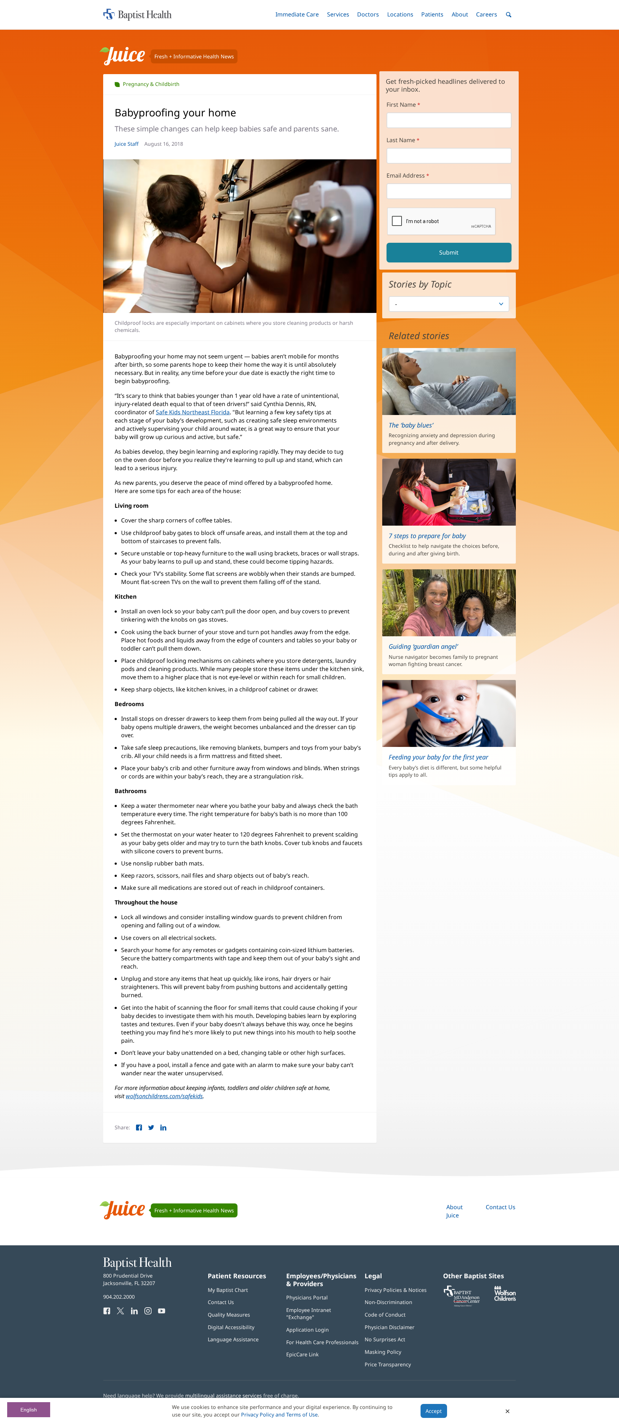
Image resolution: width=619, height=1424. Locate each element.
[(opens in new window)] (505, 1298)
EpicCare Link (302, 1354)
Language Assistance (233, 1339)
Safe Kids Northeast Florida (193, 412)
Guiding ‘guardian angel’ (423, 646)
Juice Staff (127, 143)
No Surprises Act (385, 1339)
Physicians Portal (307, 1297)
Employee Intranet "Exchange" (308, 1314)
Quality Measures (229, 1314)
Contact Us (500, 1207)
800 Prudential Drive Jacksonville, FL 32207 (129, 1279)
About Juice (454, 1211)
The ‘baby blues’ (411, 425)
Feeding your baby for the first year (438, 757)
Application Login (307, 1329)
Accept (434, 1411)
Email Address (406, 175)
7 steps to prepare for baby (427, 535)
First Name (401, 104)
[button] (297, 14)
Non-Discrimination (388, 1302)
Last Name (401, 140)
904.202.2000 (119, 1296)
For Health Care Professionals (322, 1342)
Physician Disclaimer (389, 1327)
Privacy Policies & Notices (396, 1290)
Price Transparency (388, 1364)
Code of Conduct (385, 1314)
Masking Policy (383, 1351)
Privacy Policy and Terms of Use (279, 1414)
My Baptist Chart (228, 1290)
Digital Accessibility (231, 1327)
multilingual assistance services (223, 1395)
